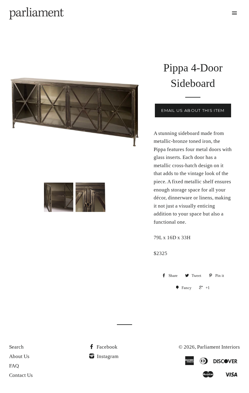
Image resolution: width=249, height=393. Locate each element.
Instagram (107, 356)
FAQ (14, 366)
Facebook (106, 347)
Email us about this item (192, 110)
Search (16, 347)
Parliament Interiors (218, 347)
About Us (19, 356)
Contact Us (21, 375)
